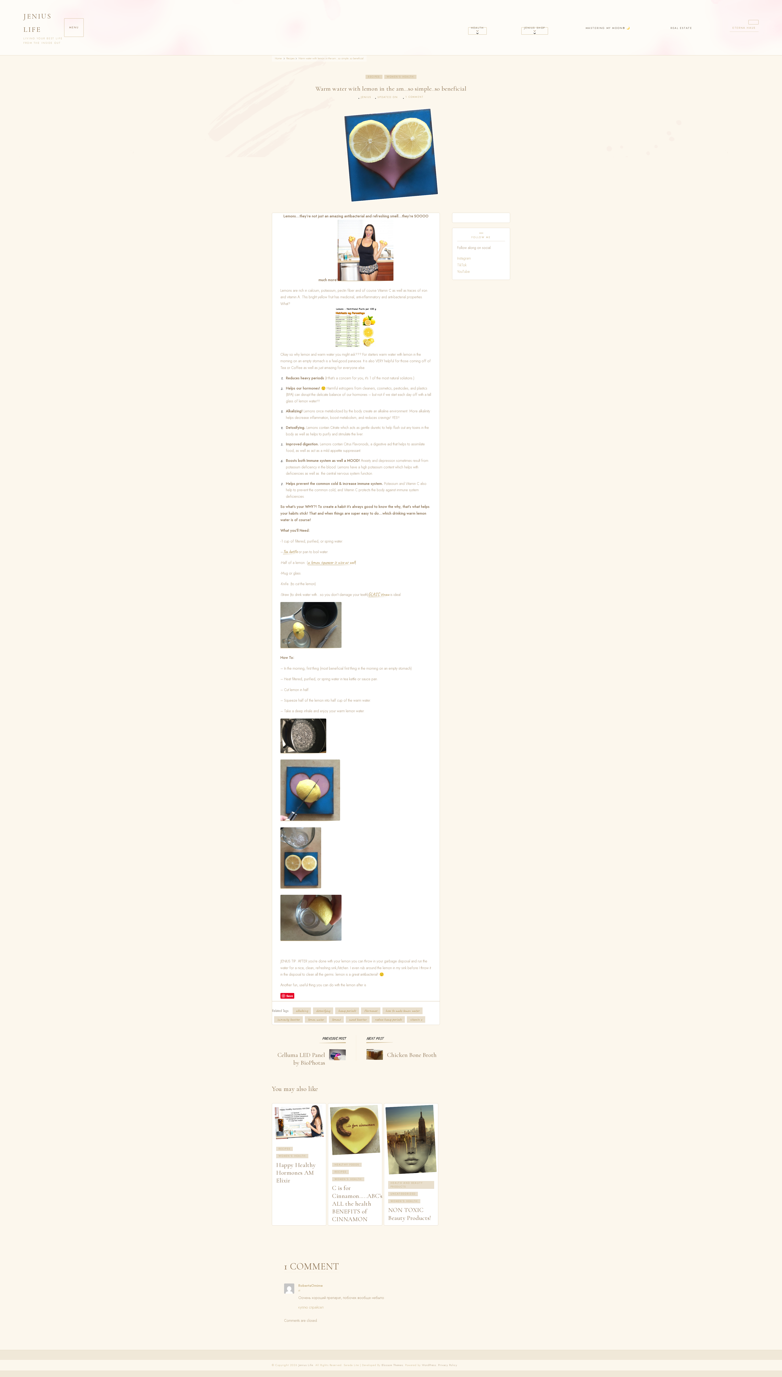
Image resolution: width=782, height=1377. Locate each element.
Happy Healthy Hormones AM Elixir (296, 1172)
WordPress (429, 1365)
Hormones (370, 1010)
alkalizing (302, 1010)
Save (289, 996)
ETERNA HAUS (744, 28)
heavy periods (347, 1010)
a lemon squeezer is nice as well (331, 562)
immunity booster (288, 1019)
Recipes (374, 76)
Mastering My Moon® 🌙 (608, 28)
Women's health (400, 76)
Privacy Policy (447, 1365)
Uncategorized (403, 1193)
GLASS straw (378, 594)
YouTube (463, 271)
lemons (336, 1019)
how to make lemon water (403, 1010)
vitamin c (416, 1019)
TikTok (462, 265)
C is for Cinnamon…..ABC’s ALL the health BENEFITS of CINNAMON (357, 1203)
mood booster (358, 1019)
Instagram (464, 258)
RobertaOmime (310, 1285)
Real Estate (681, 28)
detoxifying (323, 1010)
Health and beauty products (407, 1184)
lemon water (316, 1019)
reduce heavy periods (388, 1019)
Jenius (366, 97)
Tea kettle (290, 551)
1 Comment (414, 97)
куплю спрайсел (311, 1307)
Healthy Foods (347, 1164)
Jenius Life (37, 23)
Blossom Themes (392, 1365)
